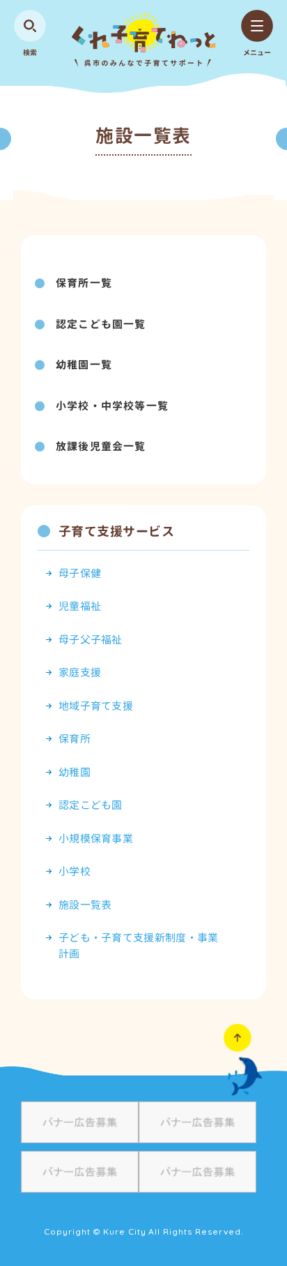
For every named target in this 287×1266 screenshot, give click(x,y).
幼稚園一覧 (84, 364)
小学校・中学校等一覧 (112, 406)
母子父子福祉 (91, 639)
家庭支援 (80, 672)
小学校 (75, 871)
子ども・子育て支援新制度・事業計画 (139, 945)
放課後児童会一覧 (101, 446)
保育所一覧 (84, 283)
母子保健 (80, 573)
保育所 (75, 738)
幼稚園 (75, 772)
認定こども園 (91, 805)
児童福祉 (80, 606)
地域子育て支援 (96, 706)
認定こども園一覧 (101, 324)
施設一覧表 (85, 905)
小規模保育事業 (96, 838)
